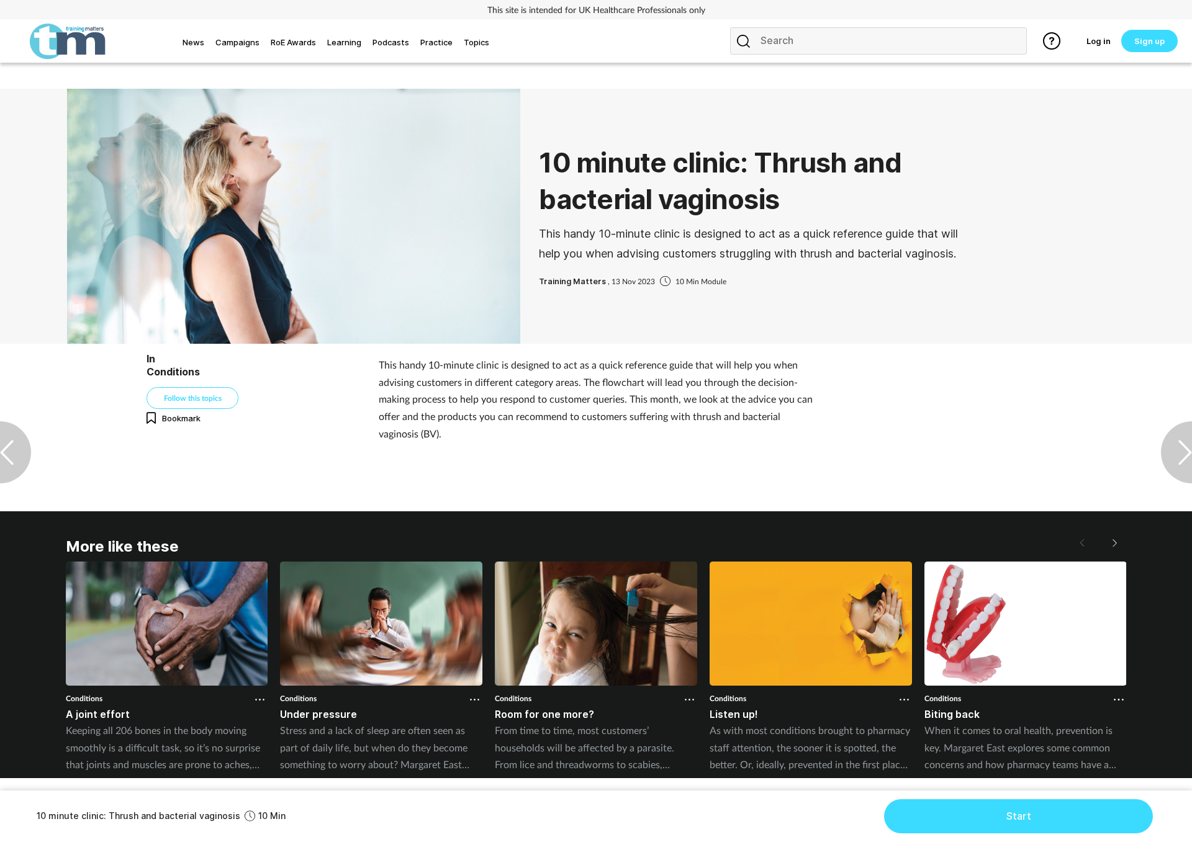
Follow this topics (193, 397)
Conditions (84, 698)
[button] (1113, 543)
